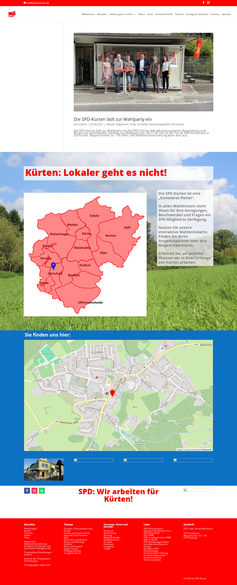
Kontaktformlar (111, 539)
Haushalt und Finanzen (75, 535)
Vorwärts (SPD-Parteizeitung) (151, 549)
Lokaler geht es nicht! (120, 14)
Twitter (107, 548)
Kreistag (108, 535)
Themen (179, 14)
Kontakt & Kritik (164, 14)
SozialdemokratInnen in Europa (156, 545)
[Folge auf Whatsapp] (42, 491)
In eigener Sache (72, 553)
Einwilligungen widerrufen (37, 564)
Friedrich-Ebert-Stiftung (156, 553)
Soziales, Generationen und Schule (78, 529)
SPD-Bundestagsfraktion (156, 541)
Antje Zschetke (139, 124)
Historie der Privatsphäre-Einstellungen (37, 559)
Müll (66, 537)
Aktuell (110, 124)
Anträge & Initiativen (197, 14)
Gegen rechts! (71, 548)
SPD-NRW (149, 535)
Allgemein (122, 124)
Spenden (226, 14)
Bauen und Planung (74, 541)
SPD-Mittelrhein (152, 533)
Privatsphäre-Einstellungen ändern (38, 553)
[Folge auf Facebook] (27, 491)
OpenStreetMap (193, 449)
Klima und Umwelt (73, 546)
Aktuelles (102, 14)
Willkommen (88, 14)
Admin (83, 124)
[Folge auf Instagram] (34, 491)
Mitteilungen (30, 528)
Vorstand (108, 530)
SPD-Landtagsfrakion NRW (157, 537)
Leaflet (180, 449)
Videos (141, 14)
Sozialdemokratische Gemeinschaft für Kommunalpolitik (154, 557)
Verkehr (68, 544)
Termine (215, 14)
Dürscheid (177, 124)
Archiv (27, 530)
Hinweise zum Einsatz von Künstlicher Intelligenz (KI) (37, 547)
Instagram (109, 546)
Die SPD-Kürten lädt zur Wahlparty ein (113, 119)
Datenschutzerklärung (35, 543)
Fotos (150, 14)
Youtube (108, 541)
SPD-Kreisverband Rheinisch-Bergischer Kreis (157, 529)
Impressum (30, 541)
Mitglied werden (112, 537)
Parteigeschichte (72, 550)
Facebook (109, 544)
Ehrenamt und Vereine (75, 539)
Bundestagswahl (159, 124)
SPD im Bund (150, 539)
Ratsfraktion (110, 533)
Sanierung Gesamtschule (77, 533)
